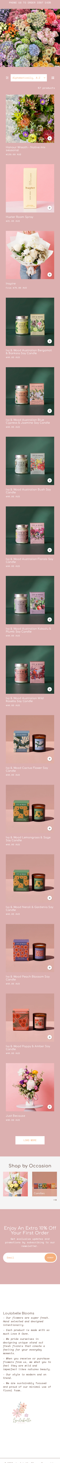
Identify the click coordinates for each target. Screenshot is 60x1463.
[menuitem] (55, 21)
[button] (4, 21)
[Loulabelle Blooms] (30, 21)
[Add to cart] (49, 138)
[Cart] (55, 21)
